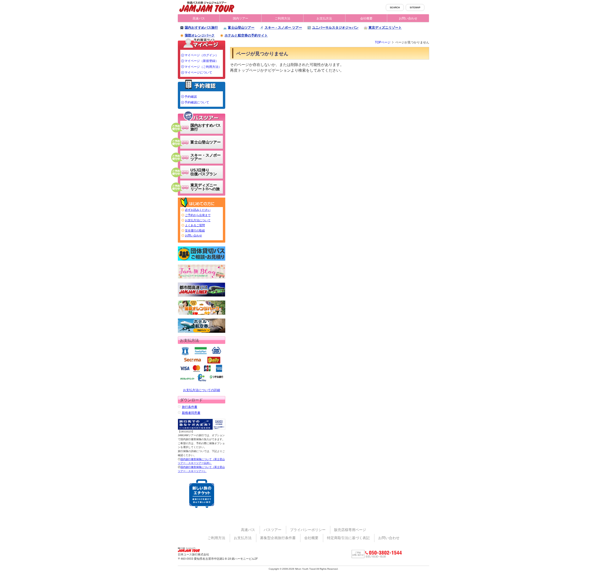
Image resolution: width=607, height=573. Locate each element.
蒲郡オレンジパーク (200, 35)
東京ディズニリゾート (385, 27)
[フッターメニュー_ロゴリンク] (191, 549)
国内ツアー (240, 18)
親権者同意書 (191, 413)
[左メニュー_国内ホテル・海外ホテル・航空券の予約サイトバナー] (201, 326)
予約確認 (190, 96)
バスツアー (272, 530)
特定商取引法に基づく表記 (348, 538)
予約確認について (196, 102)
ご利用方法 (282, 18)
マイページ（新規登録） (201, 61)
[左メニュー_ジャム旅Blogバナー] (201, 271)
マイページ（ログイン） (201, 55)
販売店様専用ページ (350, 530)
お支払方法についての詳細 (201, 390)
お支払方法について (198, 220)
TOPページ (383, 42)
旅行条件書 (189, 407)
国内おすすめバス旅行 (201, 27)
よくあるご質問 (195, 225)
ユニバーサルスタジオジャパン (335, 27)
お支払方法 (324, 18)
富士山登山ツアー (241, 27)
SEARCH (395, 7)
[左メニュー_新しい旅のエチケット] (201, 493)
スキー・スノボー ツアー (283, 27)
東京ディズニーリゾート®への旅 (205, 187)
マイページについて (198, 72)
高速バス (199, 18)
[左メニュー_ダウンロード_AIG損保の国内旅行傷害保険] (201, 424)
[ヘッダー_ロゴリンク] (206, 6)
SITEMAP (415, 7)
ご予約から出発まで (198, 215)
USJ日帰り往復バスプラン (203, 172)
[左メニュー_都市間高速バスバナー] (201, 289)
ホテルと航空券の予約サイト (246, 35)
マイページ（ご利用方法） (202, 67)
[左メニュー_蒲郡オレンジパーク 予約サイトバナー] (201, 307)
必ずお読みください (198, 210)
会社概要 (366, 18)
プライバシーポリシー (308, 530)
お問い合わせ (408, 18)
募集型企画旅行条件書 (278, 538)
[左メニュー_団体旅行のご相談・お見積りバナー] (201, 253)
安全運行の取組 (195, 230)
